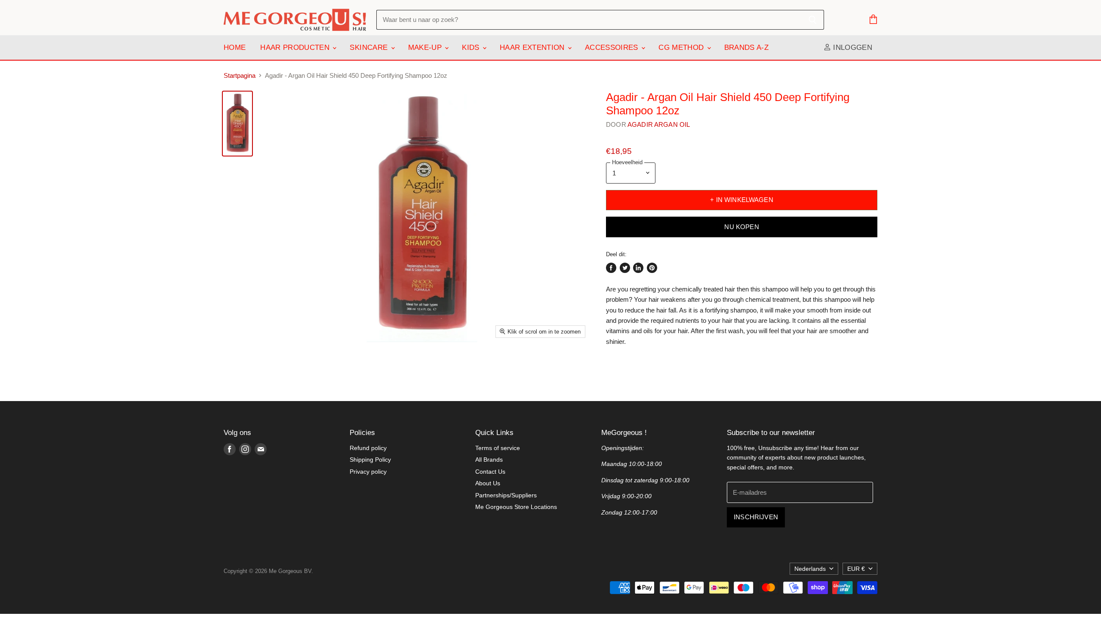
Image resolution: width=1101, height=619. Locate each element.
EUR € (856, 568)
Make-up (426, 47)
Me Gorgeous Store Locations (516, 506)
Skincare (370, 47)
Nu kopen (741, 227)
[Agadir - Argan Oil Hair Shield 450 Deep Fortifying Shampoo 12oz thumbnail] (237, 124)
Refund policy (368, 447)
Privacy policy (368, 471)
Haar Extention (533, 47)
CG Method (682, 47)
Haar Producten (296, 47)
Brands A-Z (746, 47)
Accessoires (612, 47)
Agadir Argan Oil (658, 124)
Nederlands (810, 568)
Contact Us (490, 471)
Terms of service (497, 447)
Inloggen (851, 47)
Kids (472, 47)
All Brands (489, 459)
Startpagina (239, 75)
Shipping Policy (370, 459)
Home (235, 47)
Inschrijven (756, 517)
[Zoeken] (812, 20)
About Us (487, 483)
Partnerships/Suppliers (506, 495)
